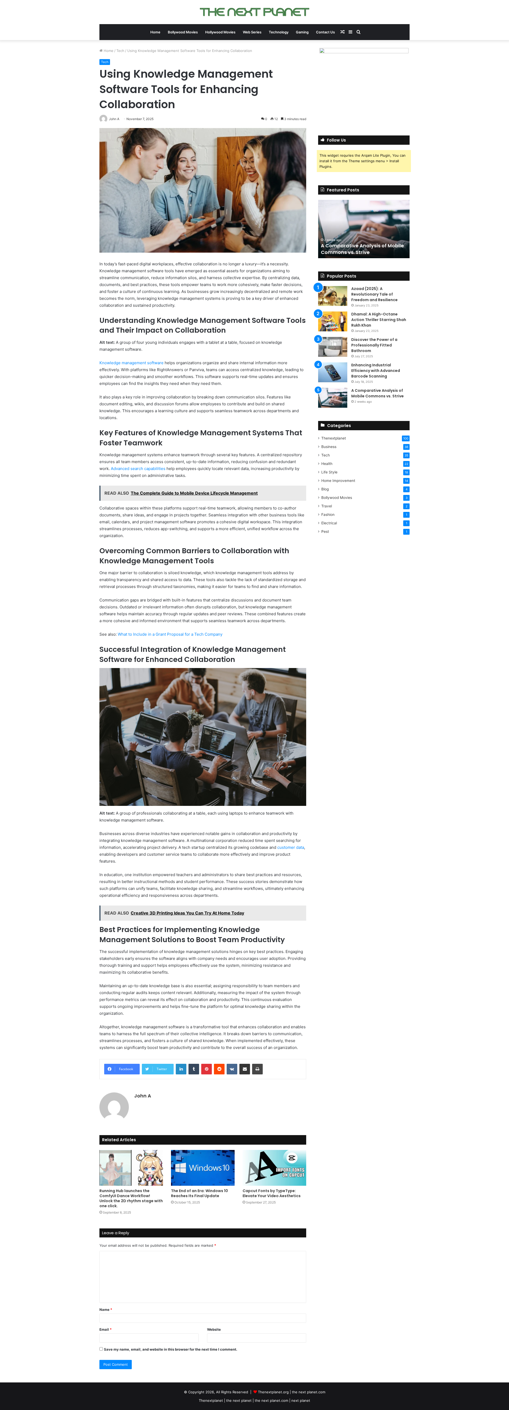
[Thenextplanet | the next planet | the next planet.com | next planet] (254, 12)
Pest (325, 531)
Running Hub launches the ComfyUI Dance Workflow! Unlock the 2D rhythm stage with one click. (131, 1198)
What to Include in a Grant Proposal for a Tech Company (170, 634)
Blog (325, 489)
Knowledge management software (131, 362)
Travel (326, 506)
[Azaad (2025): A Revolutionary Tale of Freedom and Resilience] (332, 296)
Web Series (252, 32)
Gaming (302, 32)
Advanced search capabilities (138, 468)
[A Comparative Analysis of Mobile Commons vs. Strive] (332, 398)
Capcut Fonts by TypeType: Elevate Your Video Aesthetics (272, 1193)
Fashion (328, 514)
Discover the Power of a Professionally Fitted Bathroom (374, 345)
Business (328, 447)
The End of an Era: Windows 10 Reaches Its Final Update (199, 1193)
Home (155, 32)
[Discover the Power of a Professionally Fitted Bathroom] (332, 347)
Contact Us (325, 32)
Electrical (329, 523)
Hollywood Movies (220, 32)
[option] (364, 229)
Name (105, 1309)
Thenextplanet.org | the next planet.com (291, 1392)
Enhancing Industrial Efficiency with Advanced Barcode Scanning (375, 370)
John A (142, 1095)
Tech (120, 51)
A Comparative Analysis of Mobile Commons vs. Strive (362, 249)
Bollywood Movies (183, 32)
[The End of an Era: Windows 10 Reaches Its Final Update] (203, 1168)
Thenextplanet (333, 438)
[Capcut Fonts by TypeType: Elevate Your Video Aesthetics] (274, 1168)
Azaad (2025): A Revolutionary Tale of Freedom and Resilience (374, 294)
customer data (290, 847)
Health (326, 464)
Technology (278, 32)
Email (105, 1329)
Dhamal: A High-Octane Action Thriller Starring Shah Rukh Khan (378, 319)
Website (214, 1329)
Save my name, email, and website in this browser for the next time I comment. (170, 1349)
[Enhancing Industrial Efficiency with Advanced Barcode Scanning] (332, 372)
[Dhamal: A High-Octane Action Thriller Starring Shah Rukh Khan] (332, 321)
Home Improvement (338, 480)
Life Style (329, 472)
